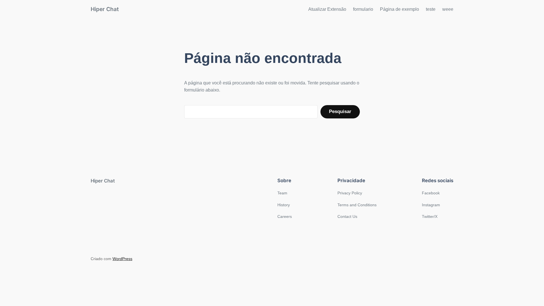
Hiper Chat (105, 9)
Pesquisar (340, 111)
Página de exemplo (399, 9)
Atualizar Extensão (327, 9)
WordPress (122, 258)
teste (430, 9)
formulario (363, 9)
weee (447, 9)
